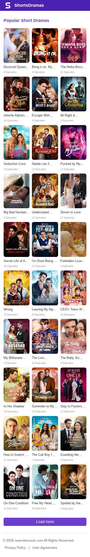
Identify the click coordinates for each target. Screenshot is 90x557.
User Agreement (44, 548)
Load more (45, 522)
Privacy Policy (15, 548)
